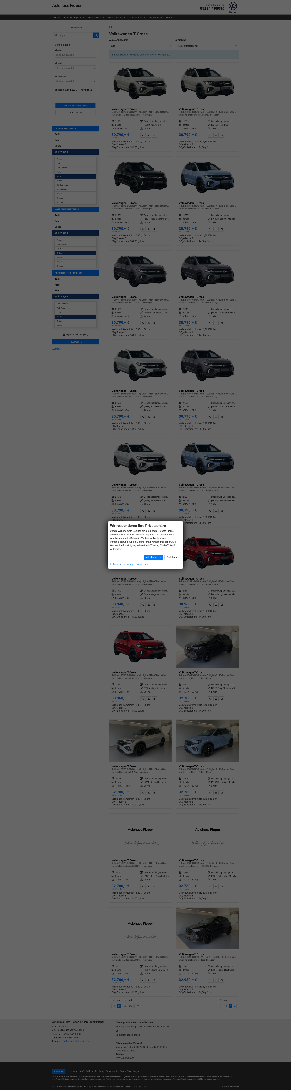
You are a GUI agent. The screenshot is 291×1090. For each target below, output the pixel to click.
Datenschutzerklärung (122, 564)
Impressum (142, 564)
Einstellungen (172, 557)
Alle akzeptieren (153, 557)
